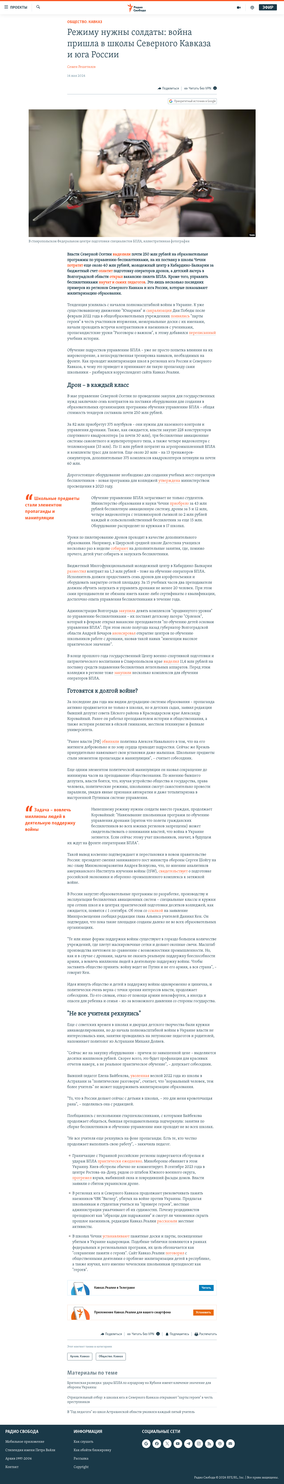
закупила (127, 611)
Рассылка (81, 1458)
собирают (119, 549)
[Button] (168, 88)
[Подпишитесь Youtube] (178, 1443)
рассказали (167, 1221)
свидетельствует (173, 871)
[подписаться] (230, 1443)
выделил (171, 662)
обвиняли (110, 742)
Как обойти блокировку (92, 1450)
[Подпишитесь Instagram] (199, 1443)
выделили (122, 255)
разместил (76, 572)
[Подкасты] (220, 1443)
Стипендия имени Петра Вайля (30, 1450)
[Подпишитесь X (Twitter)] (167, 1443)
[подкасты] (252, 7)
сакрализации (159, 311)
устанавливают (116, 1237)
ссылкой (155, 911)
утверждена (169, 481)
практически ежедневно (120, 1162)
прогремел (82, 1178)
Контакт (11, 1467)
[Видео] (239, 7)
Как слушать (83, 1442)
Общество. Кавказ (84, 22)
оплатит (106, 271)
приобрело (179, 504)
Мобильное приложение (24, 1442)
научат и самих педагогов (122, 283)
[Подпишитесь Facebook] (156, 1443)
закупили (122, 673)
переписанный (202, 333)
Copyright (81, 1467)
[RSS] (209, 1443)
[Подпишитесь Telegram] (188, 1443)
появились (180, 316)
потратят (75, 266)
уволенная (139, 1076)
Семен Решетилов (81, 67)
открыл (116, 277)
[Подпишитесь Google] (146, 1443)
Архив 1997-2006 (18, 1458)
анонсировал (123, 634)
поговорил (175, 1253)
